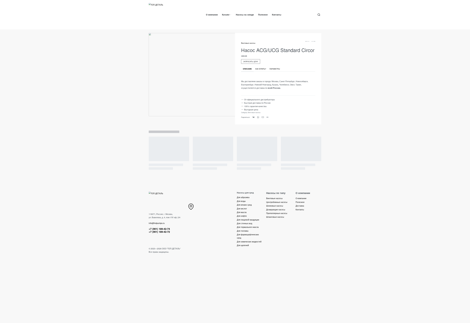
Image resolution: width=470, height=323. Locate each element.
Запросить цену (250, 61)
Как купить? (260, 69)
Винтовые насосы (248, 43)
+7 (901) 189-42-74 (159, 229)
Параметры (275, 69)
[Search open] (318, 14)
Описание (247, 69)
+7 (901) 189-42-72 (159, 231)
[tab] (247, 68)
